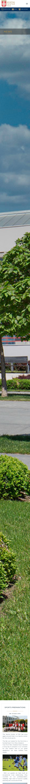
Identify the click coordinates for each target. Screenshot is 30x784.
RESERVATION (6, 9)
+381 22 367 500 (24, 9)
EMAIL (15, 9)
